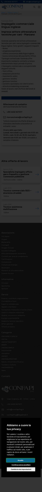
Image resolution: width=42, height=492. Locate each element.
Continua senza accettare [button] (21, 465)
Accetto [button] (20, 460)
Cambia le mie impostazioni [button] (21, 469)
